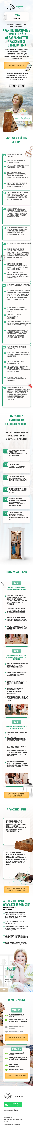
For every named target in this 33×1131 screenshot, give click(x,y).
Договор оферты (8, 1117)
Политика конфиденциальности (12, 1124)
